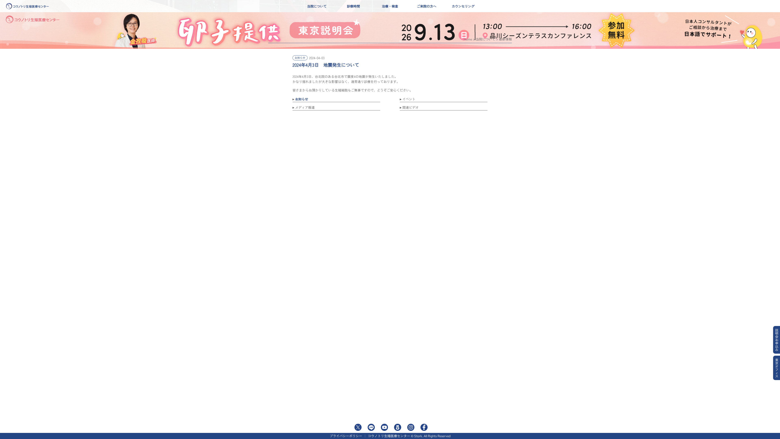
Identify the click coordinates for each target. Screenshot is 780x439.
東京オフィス (776, 367)
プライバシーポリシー (346, 435)
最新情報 (505, 39)
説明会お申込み (776, 340)
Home (468, 39)
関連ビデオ (410, 107)
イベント (408, 99)
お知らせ (300, 58)
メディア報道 (305, 107)
